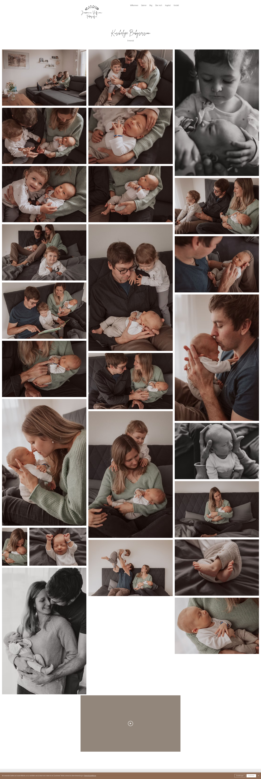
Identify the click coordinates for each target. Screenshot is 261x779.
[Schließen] (258, 775)
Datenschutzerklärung (90, 775)
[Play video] (130, 723)
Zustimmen (251, 775)
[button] (144, 5)
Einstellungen (240, 775)
